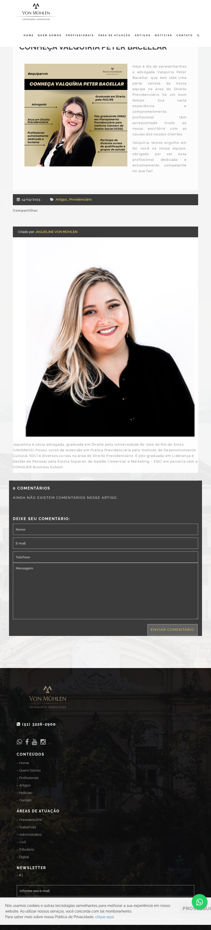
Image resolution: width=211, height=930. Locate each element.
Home (29, 35)
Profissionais (80, 35)
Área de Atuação (114, 35)
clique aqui (104, 917)
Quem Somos (50, 35)
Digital (24, 857)
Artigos (143, 35)
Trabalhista (27, 827)
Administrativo (30, 835)
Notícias (163, 35)
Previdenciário (80, 199)
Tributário (26, 849)
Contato (185, 35)
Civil (22, 842)
